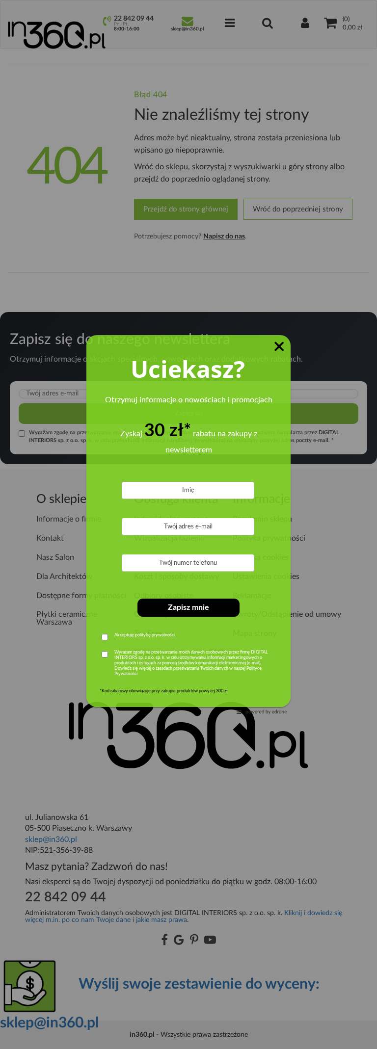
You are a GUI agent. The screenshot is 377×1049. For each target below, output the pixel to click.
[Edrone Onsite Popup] (188, 524)
